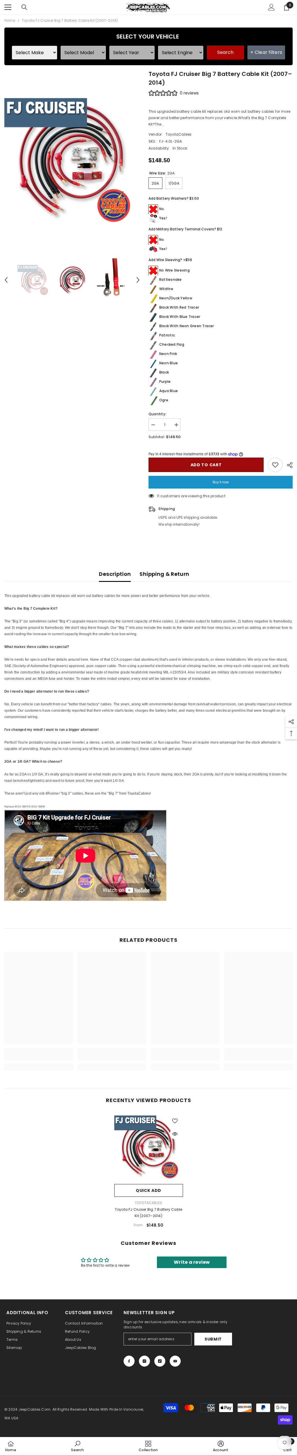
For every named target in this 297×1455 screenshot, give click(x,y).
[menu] (7, 7)
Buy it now (221, 482)
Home (9, 20)
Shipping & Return (164, 574)
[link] (38, 1058)
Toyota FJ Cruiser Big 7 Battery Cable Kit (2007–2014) (148, 1212)
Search (225, 52)
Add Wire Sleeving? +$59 (170, 259)
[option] (72, 159)
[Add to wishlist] (275, 465)
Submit (213, 1339)
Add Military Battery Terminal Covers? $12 (185, 229)
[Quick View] (175, 1134)
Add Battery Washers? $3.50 (173, 198)
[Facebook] (129, 1361)
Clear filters (266, 52)
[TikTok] (159, 1361)
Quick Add (148, 1190)
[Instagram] (144, 1361)
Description (115, 574)
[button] (6, 280)
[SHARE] (287, 465)
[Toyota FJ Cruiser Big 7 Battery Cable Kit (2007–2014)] (148, 1146)
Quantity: (157, 413)
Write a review (192, 1262)
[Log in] (271, 7)
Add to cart (206, 465)
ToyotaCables (179, 134)
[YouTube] (175, 1361)
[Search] (24, 7)
